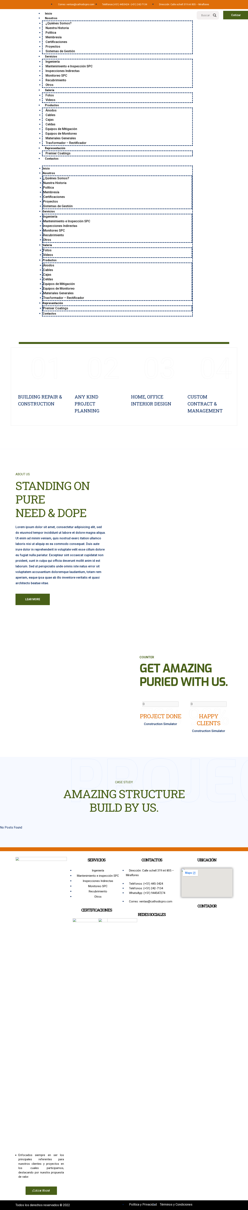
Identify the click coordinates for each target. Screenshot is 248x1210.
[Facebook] (218, 4)
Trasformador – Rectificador (66, 143)
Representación (55, 148)
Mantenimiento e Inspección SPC (69, 66)
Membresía (54, 37)
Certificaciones (56, 42)
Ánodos (51, 110)
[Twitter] (223, 4)
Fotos (50, 95)
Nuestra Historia (57, 28)
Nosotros (51, 18)
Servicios (51, 56)
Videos (50, 100)
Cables (50, 115)
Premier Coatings (58, 153)
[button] (117, 163)
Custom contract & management (205, 404)
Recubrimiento (56, 80)
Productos (52, 105)
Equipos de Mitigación (61, 129)
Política (51, 32)
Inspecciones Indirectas (63, 71)
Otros (49, 85)
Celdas (50, 124)
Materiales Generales (61, 138)
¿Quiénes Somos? (58, 23)
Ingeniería (53, 61)
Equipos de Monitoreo (61, 133)
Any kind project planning (87, 404)
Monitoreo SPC (56, 75)
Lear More (32, 599)
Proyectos (53, 46)
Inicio (48, 13)
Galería (49, 90)
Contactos (52, 158)
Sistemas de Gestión (60, 51)
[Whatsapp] (228, 4)
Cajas (50, 119)
